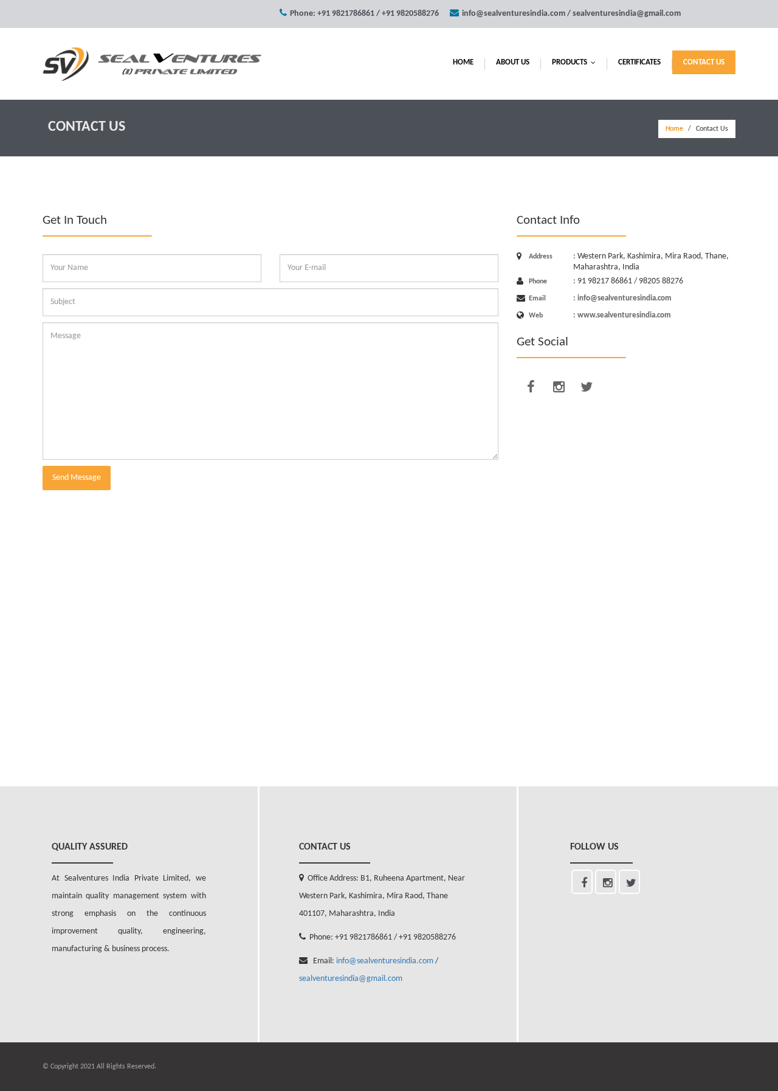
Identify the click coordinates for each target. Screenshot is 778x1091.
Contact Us (704, 62)
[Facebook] (582, 882)
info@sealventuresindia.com (513, 13)
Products (576, 62)
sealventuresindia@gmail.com (627, 13)
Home (463, 62)
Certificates (639, 62)
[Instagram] (559, 387)
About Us (512, 62)
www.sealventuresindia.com (624, 315)
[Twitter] (587, 387)
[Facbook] (531, 387)
